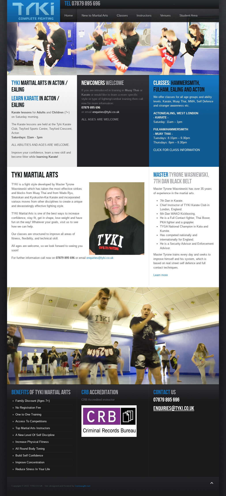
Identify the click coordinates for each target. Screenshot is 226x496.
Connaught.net (82, 486)
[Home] (33, 11)
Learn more (160, 275)
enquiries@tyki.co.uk (105, 112)
